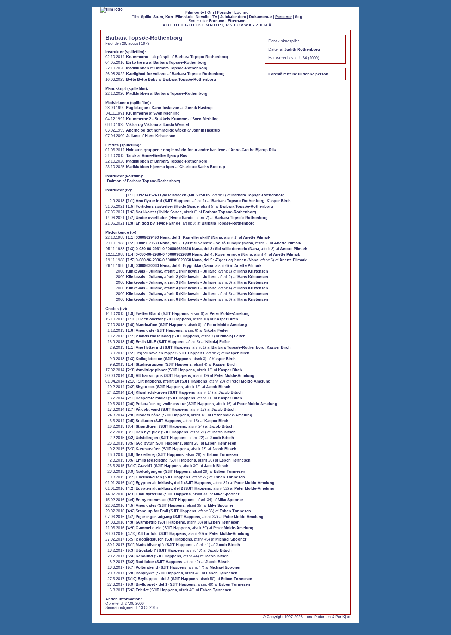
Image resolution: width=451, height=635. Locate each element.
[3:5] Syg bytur (140, 443)
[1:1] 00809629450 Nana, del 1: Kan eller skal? (168, 237)
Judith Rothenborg (302, 49)
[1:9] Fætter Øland (143, 313)
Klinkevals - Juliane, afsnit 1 (152, 271)
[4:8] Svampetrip (141, 522)
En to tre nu (137, 62)
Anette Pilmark (256, 237)
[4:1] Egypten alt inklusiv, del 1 (154, 483)
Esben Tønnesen (220, 443)
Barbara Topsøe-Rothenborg (201, 57)
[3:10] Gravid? (139, 466)
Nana (217, 237)
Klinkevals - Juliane (198, 271)
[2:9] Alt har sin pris (144, 375)
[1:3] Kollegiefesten (144, 358)
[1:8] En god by (140, 223)
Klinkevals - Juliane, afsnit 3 (152, 282)
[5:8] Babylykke (140, 573)
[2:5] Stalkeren (139, 421)
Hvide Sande (187, 206)
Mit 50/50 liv (199, 195)
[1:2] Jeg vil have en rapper (151, 353)
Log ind (241, 12)
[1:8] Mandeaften (141, 325)
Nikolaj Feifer (216, 330)
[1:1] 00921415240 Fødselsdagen (156, 195)
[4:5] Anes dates (141, 505)
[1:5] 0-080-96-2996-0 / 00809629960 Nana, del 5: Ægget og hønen (186, 260)
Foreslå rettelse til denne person (298, 74)
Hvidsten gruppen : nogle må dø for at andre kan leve (175, 150)
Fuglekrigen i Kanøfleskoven (152, 107)
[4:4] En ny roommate (146, 499)
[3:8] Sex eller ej (140, 454)
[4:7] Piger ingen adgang (149, 516)
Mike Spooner (226, 494)
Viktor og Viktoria (142, 124)
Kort (169, 16)
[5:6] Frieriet (137, 590)
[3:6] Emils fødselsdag (147, 460)
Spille (146, 16)
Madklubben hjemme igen (150, 167)
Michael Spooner (230, 539)
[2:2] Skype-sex (140, 387)
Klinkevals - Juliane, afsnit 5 (152, 294)
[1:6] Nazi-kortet (141, 212)
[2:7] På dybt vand (143, 409)
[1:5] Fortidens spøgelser (149, 206)
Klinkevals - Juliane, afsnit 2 (152, 277)
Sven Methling (166, 113)
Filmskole (184, 16)
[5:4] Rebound (139, 556)
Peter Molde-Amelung (230, 313)
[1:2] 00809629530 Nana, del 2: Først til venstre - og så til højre (183, 243)
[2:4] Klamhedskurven (146, 392)
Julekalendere (233, 16)
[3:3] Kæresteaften (143, 449)
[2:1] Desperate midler (146, 398)
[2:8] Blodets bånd (143, 415)
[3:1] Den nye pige (143, 432)
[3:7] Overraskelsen (144, 477)
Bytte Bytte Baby (141, 79)
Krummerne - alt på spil (147, 57)
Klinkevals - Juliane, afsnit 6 (152, 299)
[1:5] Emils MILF (141, 342)
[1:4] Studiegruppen (144, 364)
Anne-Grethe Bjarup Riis (253, 150)
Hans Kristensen (160, 136)
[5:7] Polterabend (142, 567)
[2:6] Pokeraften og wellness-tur (156, 404)
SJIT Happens (177, 201)
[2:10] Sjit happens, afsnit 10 (152, 381)
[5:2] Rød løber (140, 562)
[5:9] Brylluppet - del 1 (146, 584)
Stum (158, 16)
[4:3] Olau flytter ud (144, 494)
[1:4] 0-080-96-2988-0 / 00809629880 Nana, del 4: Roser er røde (183, 254)
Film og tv (194, 12)
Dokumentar (260, 16)
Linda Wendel (176, 124)
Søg (298, 16)
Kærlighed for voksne (146, 74)
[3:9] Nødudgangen (144, 471)
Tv (214, 16)
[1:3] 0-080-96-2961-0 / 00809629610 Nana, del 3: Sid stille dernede (186, 248)
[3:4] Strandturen (142, 426)
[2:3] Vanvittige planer (146, 370)
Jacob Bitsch (218, 387)
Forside (224, 12)
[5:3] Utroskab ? (141, 550)
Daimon (114, 181)
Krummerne (137, 113)
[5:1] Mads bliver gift (145, 545)
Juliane (133, 136)
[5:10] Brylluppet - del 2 (147, 578)
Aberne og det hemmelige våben (156, 130)
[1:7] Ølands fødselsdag (148, 336)
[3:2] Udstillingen (142, 437)
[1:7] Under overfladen (147, 217)
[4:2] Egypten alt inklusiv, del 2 (154, 488)
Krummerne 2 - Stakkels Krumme (156, 119)
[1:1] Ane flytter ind (144, 201)
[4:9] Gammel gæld (144, 528)
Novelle (202, 16)
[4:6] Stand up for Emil (147, 511)
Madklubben (137, 68)
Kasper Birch (279, 201)
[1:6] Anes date (140, 330)
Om (210, 12)
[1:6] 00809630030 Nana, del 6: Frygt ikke (163, 265)
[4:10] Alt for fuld (142, 533)
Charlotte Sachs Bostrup (202, 167)
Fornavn (216, 21)
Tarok (131, 155)
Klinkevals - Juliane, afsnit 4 (152, 288)
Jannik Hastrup (199, 107)
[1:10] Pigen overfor (144, 319)
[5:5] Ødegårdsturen (145, 539)
